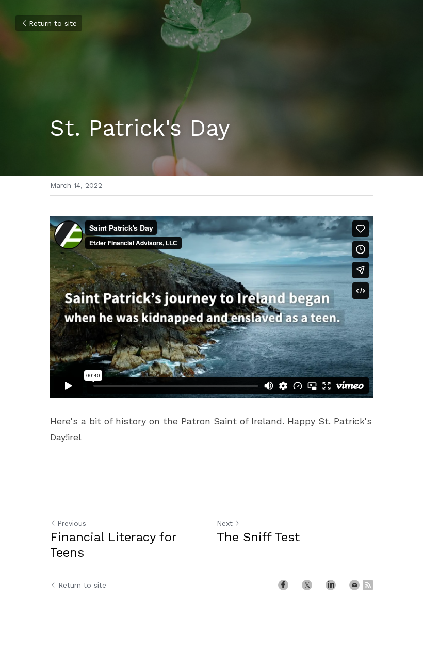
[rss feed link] (368, 585)
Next (225, 523)
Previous (71, 523)
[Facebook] (283, 585)
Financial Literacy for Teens (113, 545)
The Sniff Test (258, 537)
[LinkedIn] (331, 585)
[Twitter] (307, 585)
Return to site (53, 23)
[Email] (354, 585)
